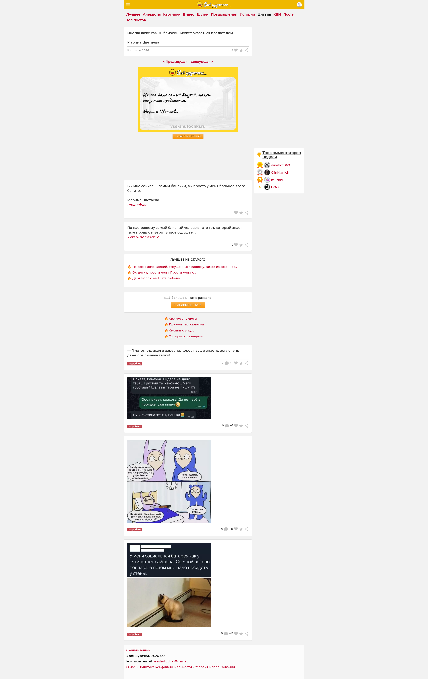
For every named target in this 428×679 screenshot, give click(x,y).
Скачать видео (138, 650)
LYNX (275, 187)
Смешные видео (181, 330)
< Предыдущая (175, 62)
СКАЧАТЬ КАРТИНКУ (188, 136)
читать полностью (143, 237)
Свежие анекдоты (183, 318)
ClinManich (280, 172)
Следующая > (202, 62)
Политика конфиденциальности (165, 667)
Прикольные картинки (186, 324)
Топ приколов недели (186, 336)
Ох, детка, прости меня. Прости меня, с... (164, 272)
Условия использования (215, 667)
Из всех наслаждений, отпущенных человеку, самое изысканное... (184, 267)
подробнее (137, 205)
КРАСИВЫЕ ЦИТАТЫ (188, 305)
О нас (131, 667)
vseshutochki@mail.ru (171, 661)
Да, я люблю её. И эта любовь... (157, 278)
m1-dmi (277, 180)
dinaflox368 (280, 165)
